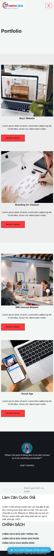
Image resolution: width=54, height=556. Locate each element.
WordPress (42, 553)
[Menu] (48, 5)
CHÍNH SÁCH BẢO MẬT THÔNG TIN (20, 534)
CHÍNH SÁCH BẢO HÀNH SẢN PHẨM (20, 538)
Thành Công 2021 (15, 553)
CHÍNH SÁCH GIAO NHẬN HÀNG (18, 543)
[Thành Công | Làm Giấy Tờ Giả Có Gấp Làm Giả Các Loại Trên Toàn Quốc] (14, 5)
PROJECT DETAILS (13, 138)
